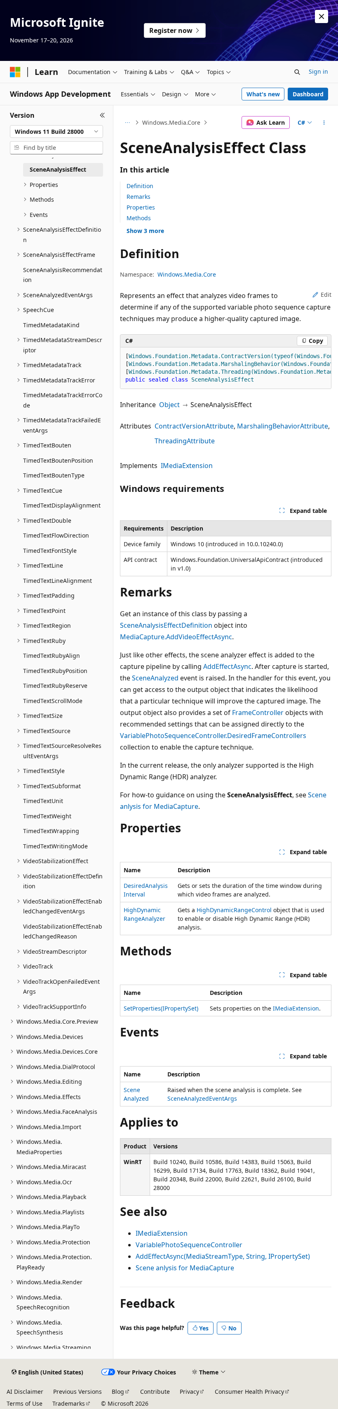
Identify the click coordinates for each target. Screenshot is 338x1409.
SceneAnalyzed (155, 677)
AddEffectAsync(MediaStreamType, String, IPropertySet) (223, 1256)
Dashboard (308, 94)
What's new (263, 94)
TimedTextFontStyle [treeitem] (50, 550)
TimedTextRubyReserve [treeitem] (55, 685)
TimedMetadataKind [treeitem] (51, 325)
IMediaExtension (187, 465)
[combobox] (56, 131)
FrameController (258, 712)
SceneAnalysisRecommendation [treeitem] (62, 275)
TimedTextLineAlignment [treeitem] (57, 581)
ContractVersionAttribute (194, 426)
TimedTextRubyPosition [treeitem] (55, 671)
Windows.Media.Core (171, 122)
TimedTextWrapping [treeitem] (51, 831)
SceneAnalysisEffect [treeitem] (58, 169)
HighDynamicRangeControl (234, 910)
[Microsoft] (15, 72)
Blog (118, 1391)
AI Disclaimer (25, 1391)
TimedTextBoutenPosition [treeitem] (58, 460)
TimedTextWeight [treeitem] (47, 816)
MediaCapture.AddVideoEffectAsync (176, 636)
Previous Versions (77, 1391)
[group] (225, 368)
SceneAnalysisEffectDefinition (166, 625)
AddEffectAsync (227, 666)
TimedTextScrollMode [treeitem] (52, 701)
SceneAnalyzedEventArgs (202, 1098)
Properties (141, 207)
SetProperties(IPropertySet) (161, 1008)
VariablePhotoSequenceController (189, 1244)
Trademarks (68, 1403)
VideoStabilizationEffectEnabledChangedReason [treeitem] (62, 931)
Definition (140, 186)
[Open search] (297, 72)
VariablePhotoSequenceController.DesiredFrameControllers (213, 735)
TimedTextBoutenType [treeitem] (53, 475)
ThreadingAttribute (185, 440)
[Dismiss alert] (321, 16)
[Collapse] (102, 115)
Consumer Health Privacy (249, 1391)
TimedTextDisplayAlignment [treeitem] (62, 505)
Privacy (189, 1391)
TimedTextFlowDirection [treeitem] (56, 535)
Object (169, 404)
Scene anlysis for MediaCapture (185, 1267)
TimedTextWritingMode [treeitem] (55, 846)
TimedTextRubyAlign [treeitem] (51, 655)
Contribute (155, 1391)
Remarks (138, 196)
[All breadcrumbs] (127, 122)
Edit (326, 294)
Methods (139, 218)
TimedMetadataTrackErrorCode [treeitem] (62, 400)
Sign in (318, 71)
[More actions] (324, 122)
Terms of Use (24, 1403)
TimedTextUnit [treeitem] (43, 801)
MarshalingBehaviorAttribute (282, 426)
